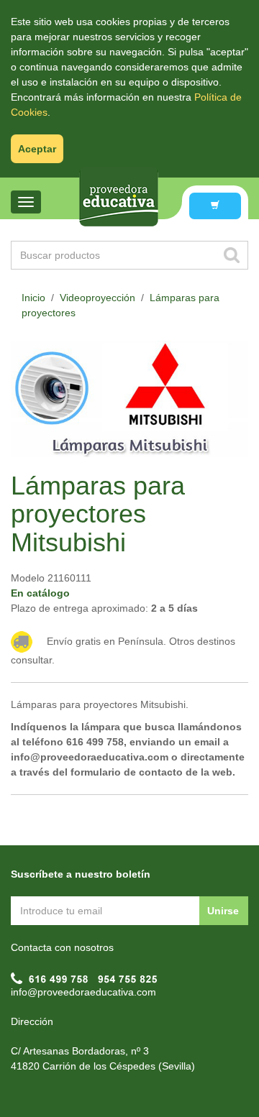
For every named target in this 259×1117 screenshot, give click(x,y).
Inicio (33, 297)
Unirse (223, 910)
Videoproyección (97, 297)
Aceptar (37, 149)
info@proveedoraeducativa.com (83, 992)
